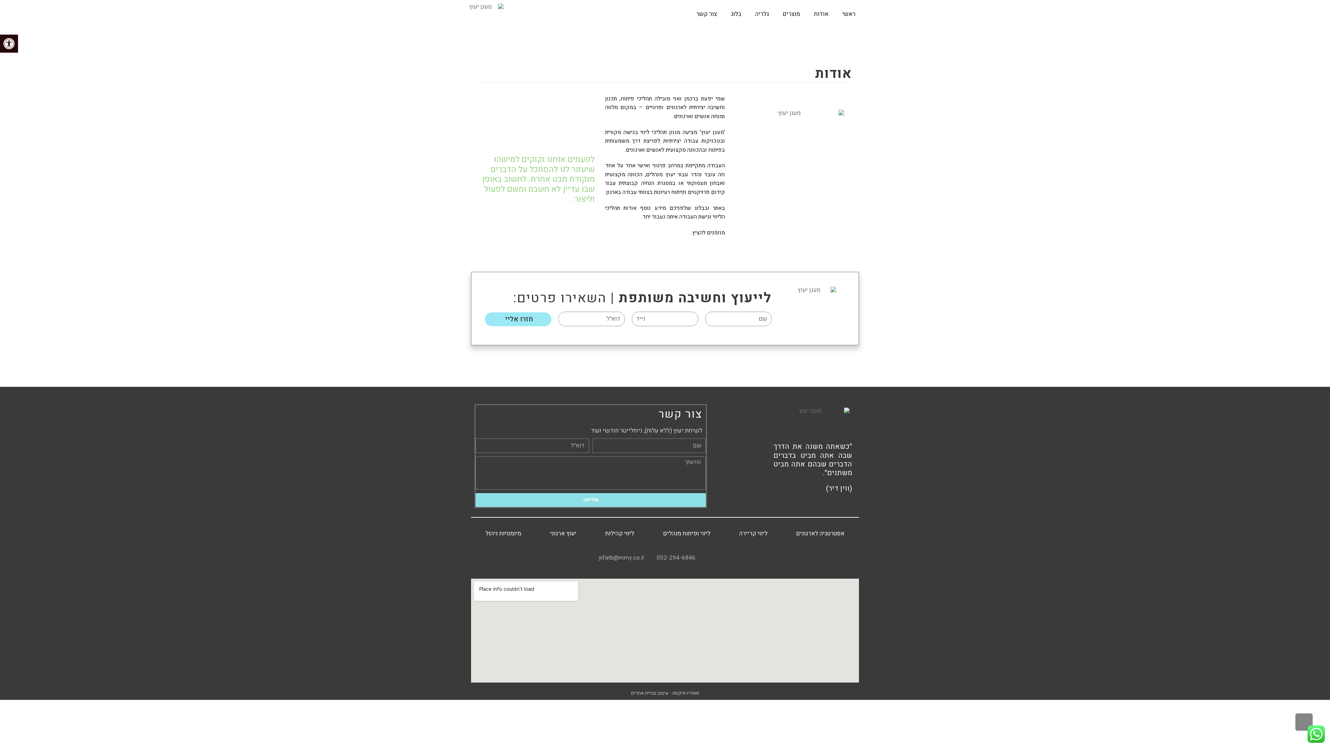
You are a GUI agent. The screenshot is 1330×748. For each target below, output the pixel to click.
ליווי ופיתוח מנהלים (686, 533)
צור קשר (706, 14)
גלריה (762, 14)
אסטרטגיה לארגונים (820, 533)
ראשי (848, 14)
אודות (821, 14)
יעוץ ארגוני (563, 533)
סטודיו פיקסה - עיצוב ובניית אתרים (665, 693)
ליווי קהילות (619, 533)
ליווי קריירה (753, 533)
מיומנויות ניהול (503, 533)
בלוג (736, 14)
